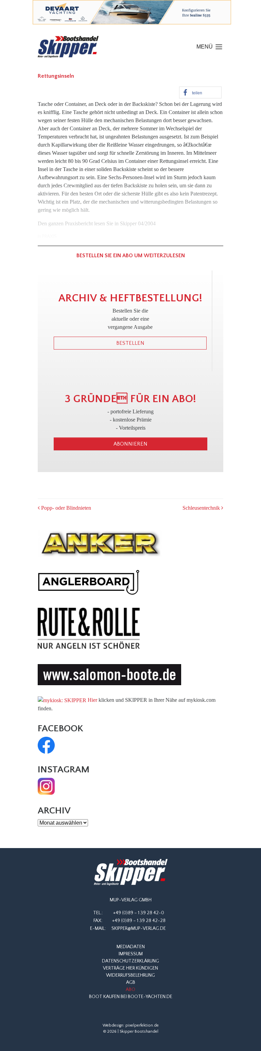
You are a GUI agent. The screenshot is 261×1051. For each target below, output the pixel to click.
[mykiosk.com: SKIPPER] (62, 700)
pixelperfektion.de (142, 1025)
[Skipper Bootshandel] (130, 872)
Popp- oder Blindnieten (65, 508)
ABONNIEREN (130, 444)
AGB (130, 982)
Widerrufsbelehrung (130, 975)
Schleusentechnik (201, 508)
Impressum (131, 954)
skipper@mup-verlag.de (138, 928)
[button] (200, 92)
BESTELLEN (130, 343)
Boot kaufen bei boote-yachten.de (130, 996)
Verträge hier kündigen (130, 968)
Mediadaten (131, 947)
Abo (130, 989)
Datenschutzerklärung (130, 961)
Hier (92, 700)
